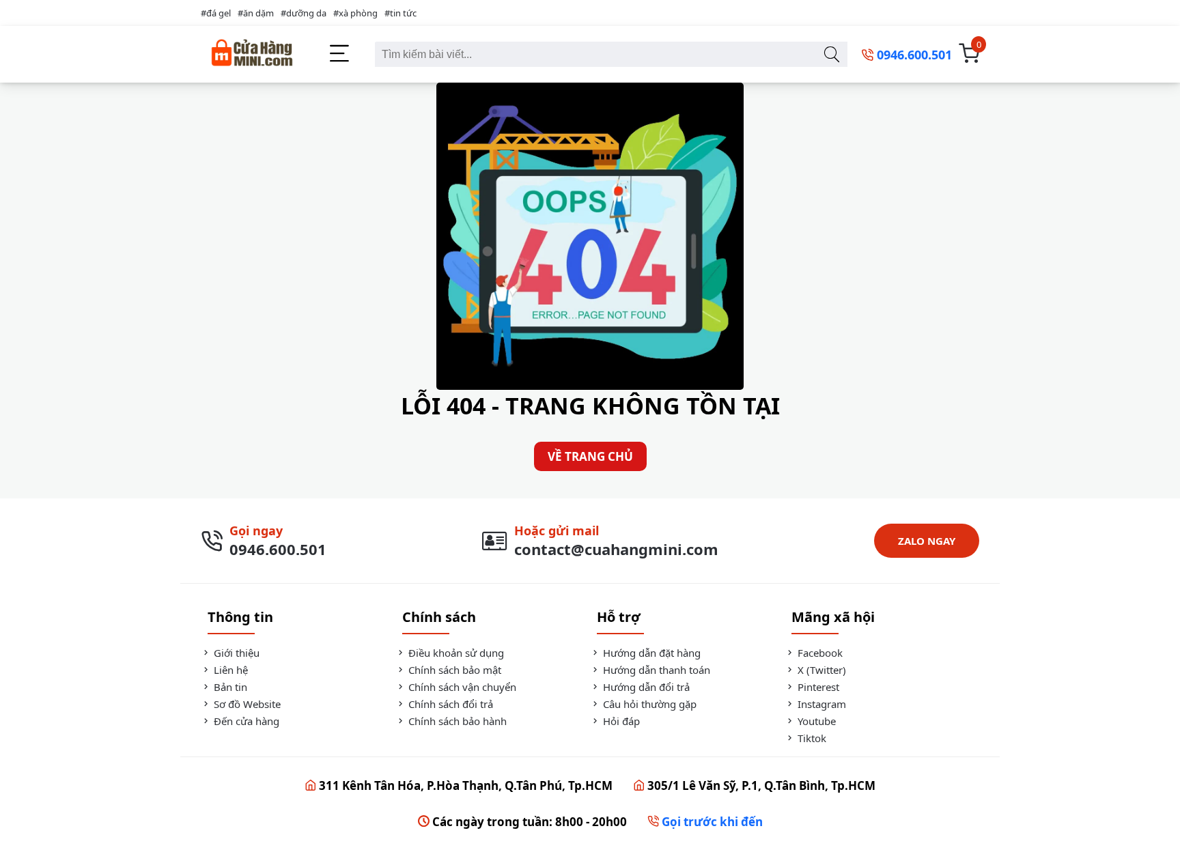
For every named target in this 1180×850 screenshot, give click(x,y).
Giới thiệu (235, 653)
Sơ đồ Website (246, 704)
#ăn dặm (256, 13)
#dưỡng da (303, 13)
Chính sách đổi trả (449, 704)
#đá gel (216, 13)
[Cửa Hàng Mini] (252, 54)
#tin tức (400, 13)
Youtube (815, 721)
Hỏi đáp (620, 721)
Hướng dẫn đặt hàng (650, 653)
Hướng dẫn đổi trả (645, 687)
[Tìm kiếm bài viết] (831, 54)
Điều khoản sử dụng (455, 653)
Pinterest (817, 687)
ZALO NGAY (926, 541)
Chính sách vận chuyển (461, 687)
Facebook (819, 653)
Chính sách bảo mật (453, 670)
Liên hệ (229, 670)
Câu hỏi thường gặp (648, 704)
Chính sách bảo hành (456, 721)
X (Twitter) (820, 670)
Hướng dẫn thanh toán (655, 670)
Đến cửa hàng (245, 721)
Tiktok (810, 738)
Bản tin (229, 687)
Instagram (820, 704)
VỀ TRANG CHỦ (590, 456)
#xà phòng (355, 13)
